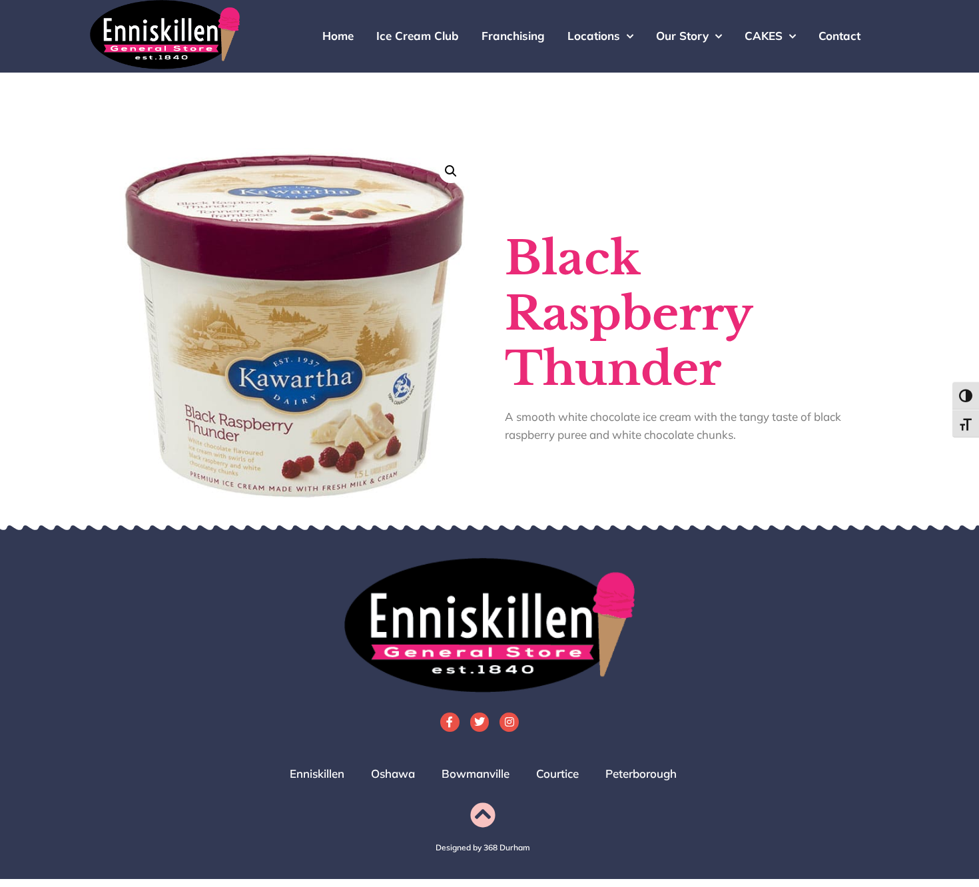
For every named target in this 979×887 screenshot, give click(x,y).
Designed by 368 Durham (483, 847)
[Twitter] (480, 722)
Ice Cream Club (417, 36)
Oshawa (393, 773)
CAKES (764, 36)
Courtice (557, 773)
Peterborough (641, 773)
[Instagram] (509, 722)
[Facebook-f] (450, 722)
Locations (593, 36)
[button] (451, 171)
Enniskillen (317, 773)
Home (338, 36)
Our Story (682, 36)
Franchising (513, 36)
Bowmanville (475, 773)
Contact (839, 36)
